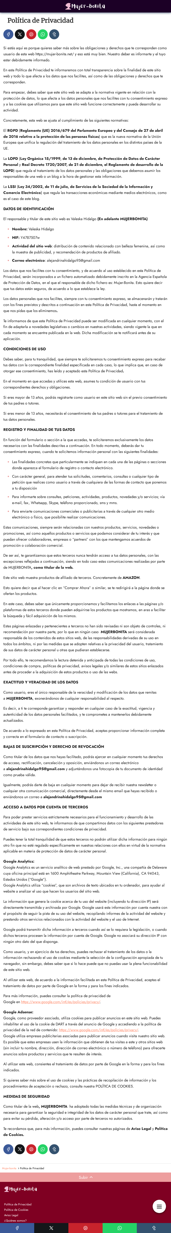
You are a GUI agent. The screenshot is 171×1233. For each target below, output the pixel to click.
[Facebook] (8, 34)
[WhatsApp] (43, 34)
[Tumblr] (54, 34)
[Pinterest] (31, 34)
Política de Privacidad (17, 1204)
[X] (20, 34)
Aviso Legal (11, 1215)
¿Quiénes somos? (15, 1220)
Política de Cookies (16, 1210)
